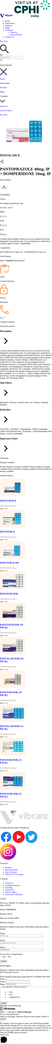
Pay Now (4, 115)
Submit (3, 1003)
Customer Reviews (12, 885)
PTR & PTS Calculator (14, 874)
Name (3, 979)
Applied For (14, 997)
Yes (11, 992)
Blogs (7, 28)
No (11, 995)
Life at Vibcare (16, 35)
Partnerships (10, 23)
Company (9, 30)
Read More (26, 243)
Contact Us (9, 37)
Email (3, 982)
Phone (3, 984)
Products (8, 26)
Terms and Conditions (14, 894)
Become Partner (11, 870)
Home (7, 21)
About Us (14, 32)
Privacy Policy (11, 892)
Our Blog (9, 888)
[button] (26, 1006)
